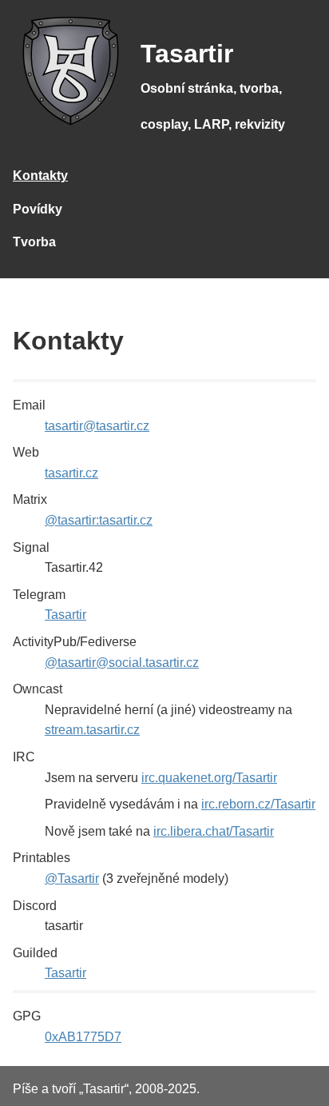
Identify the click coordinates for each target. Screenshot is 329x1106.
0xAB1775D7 (83, 1037)
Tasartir (65, 614)
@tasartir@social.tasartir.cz (122, 662)
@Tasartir (72, 878)
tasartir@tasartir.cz (97, 426)
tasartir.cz (71, 473)
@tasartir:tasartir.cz (99, 520)
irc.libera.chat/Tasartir (213, 831)
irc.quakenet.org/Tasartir (209, 778)
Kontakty (40, 175)
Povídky (37, 209)
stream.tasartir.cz (92, 730)
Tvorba (34, 242)
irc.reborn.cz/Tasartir (258, 804)
